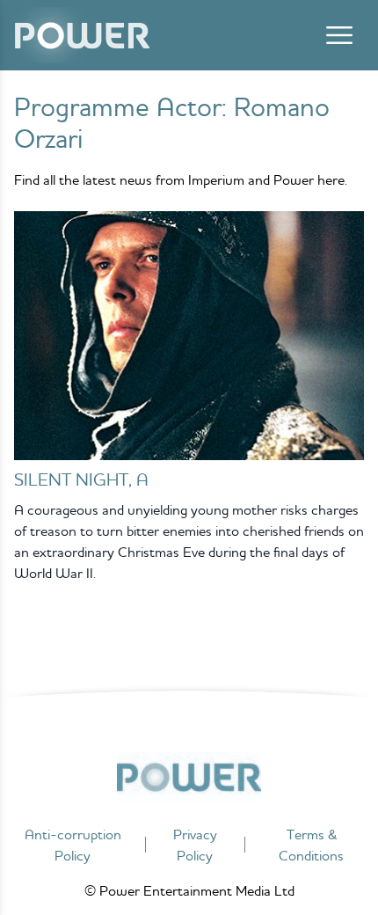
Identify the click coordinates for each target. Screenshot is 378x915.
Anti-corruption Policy (73, 844)
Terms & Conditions (311, 844)
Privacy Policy (195, 844)
